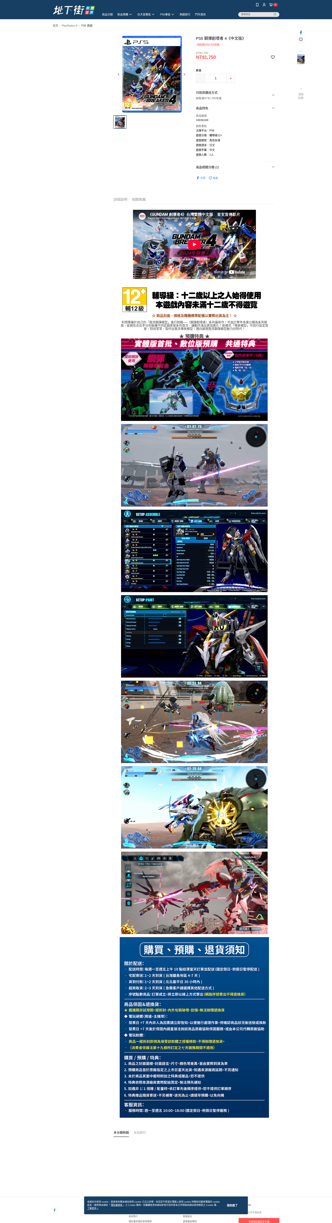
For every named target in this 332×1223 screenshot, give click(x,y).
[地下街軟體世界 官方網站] (74, 10)
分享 (203, 177)
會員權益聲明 (190, 1221)
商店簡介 (133, 1216)
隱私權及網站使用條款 (140, 1221)
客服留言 (187, 1216)
